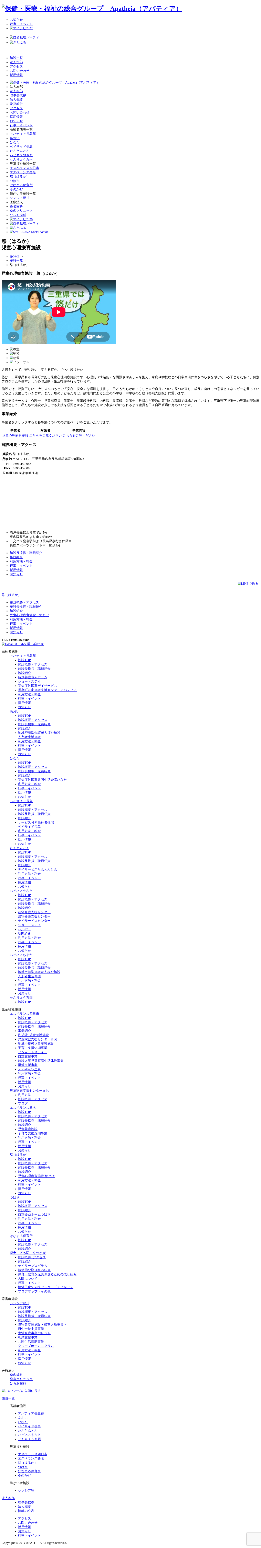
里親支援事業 (28, 1065)
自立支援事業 (28, 1056)
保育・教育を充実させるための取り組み (47, 1274)
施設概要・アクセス (24, 602)
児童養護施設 (28, 1129)
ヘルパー (24, 929)
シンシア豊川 (19, 198)
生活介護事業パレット (34, 1333)
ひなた (15, 142)
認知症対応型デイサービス (37, 685)
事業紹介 (24, 1030)
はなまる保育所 (21, 185)
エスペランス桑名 (23, 172)
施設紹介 (16, 557)
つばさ (15, 180)
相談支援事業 (28, 1337)
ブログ (23, 1103)
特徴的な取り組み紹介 (34, 1270)
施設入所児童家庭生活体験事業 (41, 1060)
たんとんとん (19, 151)
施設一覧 (16, 58)
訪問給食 (24, 933)
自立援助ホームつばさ (34, 1214)
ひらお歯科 (18, 215)
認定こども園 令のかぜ (28, 1253)
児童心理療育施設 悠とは (29, 615)
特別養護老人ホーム (32, 677)
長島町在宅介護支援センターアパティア (47, 690)
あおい (15, 138)
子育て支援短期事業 (32, 1133)
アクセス (16, 66)
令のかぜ (16, 189)
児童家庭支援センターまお (37, 1039)
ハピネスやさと (21, 155)
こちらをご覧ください (45, 435)
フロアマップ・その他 (34, 1291)
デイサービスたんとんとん (37, 869)
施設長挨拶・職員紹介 (26, 553)
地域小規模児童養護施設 (36, 1043)
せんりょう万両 (21, 159)
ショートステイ (29, 681)
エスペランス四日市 (24, 168)
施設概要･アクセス (32, 1257)
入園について (28, 1278)
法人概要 (16, 99)
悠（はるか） (19, 176)
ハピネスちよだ (21, 955)
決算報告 (16, 104)
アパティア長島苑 (23, 133)
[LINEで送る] (248, 583)
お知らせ (16, 19)
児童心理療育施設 (15, 435)
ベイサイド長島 (21, 146)
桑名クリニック (21, 210)
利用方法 (24, 1095)
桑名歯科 (16, 206)
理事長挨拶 (18, 95)
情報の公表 (26, 1511)
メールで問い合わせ (28, 644)
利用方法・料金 (21, 561)
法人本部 (16, 62)
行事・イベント (21, 24)
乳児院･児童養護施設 (33, 1035)
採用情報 (16, 75)
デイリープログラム (32, 1265)
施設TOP (24, 660)
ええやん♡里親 (29, 1069)
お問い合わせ (19, 70)
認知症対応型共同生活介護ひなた (42, 779)
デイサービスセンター (34, 920)
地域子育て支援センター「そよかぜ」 (45, 1287)
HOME (15, 256)
